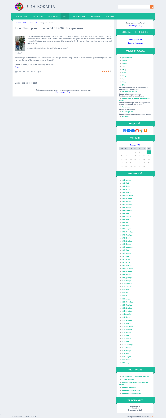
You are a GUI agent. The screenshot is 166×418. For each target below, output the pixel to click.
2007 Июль (126, 189)
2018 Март (125, 354)
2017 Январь (126, 332)
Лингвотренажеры (129, 387)
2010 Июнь (126, 293)
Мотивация (126, 107)
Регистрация (60, 92)
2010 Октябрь (127, 305)
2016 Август (126, 323)
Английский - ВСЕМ (129, 92)
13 (126, 159)
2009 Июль (126, 262)
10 (144, 156)
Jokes (124, 82)
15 (135, 159)
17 (144, 159)
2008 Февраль (127, 210)
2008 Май (125, 220)
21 (131, 163)
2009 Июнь (126, 259)
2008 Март (125, 214)
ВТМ (123, 85)
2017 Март (125, 335)
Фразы (124, 64)
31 (144, 166)
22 (135, 163)
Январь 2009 (135, 145)
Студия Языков (128, 379)
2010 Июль (126, 296)
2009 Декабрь (127, 278)
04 (36, 23)
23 (139, 163)
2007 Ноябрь (126, 201)
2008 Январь (126, 207)
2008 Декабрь (127, 241)
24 (144, 163)
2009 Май (125, 256)
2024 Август (126, 363)
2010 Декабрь (127, 308)
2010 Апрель (126, 287)
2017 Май (125, 341)
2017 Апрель (126, 338)
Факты (124, 61)
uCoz (151, 417)
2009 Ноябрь (126, 274)
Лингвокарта (41, 6)
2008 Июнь (126, 223)
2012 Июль (126, 317)
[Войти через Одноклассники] (145, 130)
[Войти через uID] (125, 130)
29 (135, 166)
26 (121, 166)
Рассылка (125, 117)
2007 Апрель (126, 180)
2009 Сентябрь (127, 268)
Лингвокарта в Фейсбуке (131, 393)
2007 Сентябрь (127, 195)
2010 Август (126, 299)
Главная (18, 23)
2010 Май (125, 290)
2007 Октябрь (127, 198)
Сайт (123, 67)
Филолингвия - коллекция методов (135, 376)
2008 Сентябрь (127, 232)
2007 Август (126, 192)
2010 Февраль (127, 284)
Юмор (19, 71)
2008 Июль (126, 226)
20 (126, 163)
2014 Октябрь (127, 320)
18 (149, 159)
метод (124, 76)
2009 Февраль (127, 247)
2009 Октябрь (127, 271)
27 (126, 166)
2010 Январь (126, 281)
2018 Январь (126, 351)
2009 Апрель (126, 253)
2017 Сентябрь (127, 345)
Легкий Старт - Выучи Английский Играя (133, 383)
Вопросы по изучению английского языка (134, 99)
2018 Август (126, 357)
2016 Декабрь (127, 329)
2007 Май (125, 183)
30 (139, 166)
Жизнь (124, 73)
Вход (68, 92)
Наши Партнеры (128, 112)
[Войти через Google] (141, 131)
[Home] (19, 8)
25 (149, 163)
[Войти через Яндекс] (137, 130)
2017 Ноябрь (126, 348)
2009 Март (125, 250)
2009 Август (126, 265)
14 (131, 159)
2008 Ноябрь (126, 238)
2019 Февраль (127, 360)
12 (121, 159)
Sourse (17, 67)
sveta (34, 71)
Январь (30, 23)
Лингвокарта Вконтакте (131, 390)
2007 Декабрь (127, 204)
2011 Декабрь (127, 314)
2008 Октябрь (127, 235)
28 (131, 166)
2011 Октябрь (127, 311)
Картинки (125, 79)
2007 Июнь (126, 186)
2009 (24, 23)
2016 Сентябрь (127, 326)
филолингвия (127, 57)
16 (139, 159)
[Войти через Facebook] (133, 130)
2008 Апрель (126, 217)
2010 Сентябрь (127, 302)
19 (121, 163)
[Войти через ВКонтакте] (129, 130)
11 (148, 156)
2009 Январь (126, 244)
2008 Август (126, 229)
